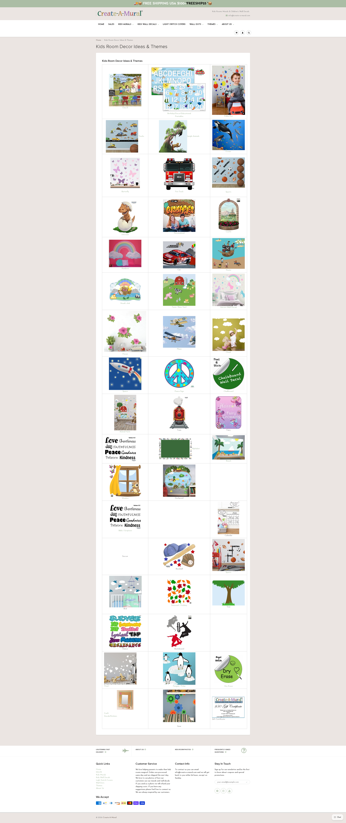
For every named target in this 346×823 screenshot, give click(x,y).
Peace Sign (179, 391)
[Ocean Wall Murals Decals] (228, 135)
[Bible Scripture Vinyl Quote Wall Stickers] (125, 516)
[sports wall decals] (228, 172)
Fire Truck (179, 192)
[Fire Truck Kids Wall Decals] (179, 174)
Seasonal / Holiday (179, 605)
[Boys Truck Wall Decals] (122, 136)
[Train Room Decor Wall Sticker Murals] (179, 412)
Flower (125, 354)
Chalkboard (228, 391)
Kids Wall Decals (147, 24)
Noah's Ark (125, 303)
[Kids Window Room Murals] (125, 481)
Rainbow (125, 269)
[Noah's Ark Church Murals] (125, 290)
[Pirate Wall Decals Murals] (228, 253)
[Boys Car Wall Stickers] (179, 255)
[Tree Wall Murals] (228, 593)
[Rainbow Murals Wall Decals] (125, 253)
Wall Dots (195, 24)
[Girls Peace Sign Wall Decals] (179, 374)
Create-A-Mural (110, 818)
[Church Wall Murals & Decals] (125, 90)
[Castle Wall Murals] (228, 214)
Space (125, 391)
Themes (211, 24)
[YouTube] (229, 791)
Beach (228, 461)
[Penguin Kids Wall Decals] (179, 668)
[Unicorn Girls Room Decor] (228, 290)
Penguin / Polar (179, 686)
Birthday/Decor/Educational (179, 114)
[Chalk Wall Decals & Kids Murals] (228, 374)
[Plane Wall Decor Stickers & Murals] (179, 332)
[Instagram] (223, 791)
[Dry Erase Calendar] (228, 518)
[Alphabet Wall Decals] (175, 449)
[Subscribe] (247, 782)
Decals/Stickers (110, 716)
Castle (228, 232)
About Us (227, 24)
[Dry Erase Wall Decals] (228, 668)
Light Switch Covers (174, 24)
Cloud (228, 352)
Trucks (141, 136)
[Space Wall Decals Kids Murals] (125, 374)
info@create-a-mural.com (239, 16)
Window (125, 498)
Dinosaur (125, 235)
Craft (106, 713)
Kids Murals (124, 24)
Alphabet (196, 449)
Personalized (179, 233)
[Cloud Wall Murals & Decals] (228, 335)
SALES (111, 24)
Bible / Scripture (125, 531)
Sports (228, 192)
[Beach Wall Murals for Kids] (228, 447)
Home (101, 24)
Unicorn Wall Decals (228, 307)
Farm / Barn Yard (179, 307)
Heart (106, 686)
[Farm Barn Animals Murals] (179, 290)
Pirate (228, 270)
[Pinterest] (217, 791)
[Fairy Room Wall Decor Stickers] (228, 412)
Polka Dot (228, 116)
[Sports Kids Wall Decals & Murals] (228, 555)
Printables (179, 116)
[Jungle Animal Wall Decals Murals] (173, 136)
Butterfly (125, 192)
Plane (179, 349)
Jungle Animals (193, 136)
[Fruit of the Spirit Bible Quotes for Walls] (120, 449)
